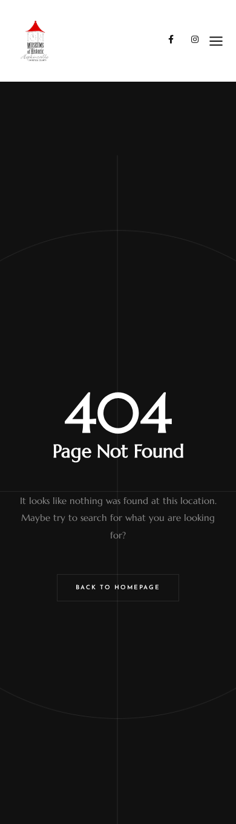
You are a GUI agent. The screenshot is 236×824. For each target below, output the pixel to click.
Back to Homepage (118, 587)
